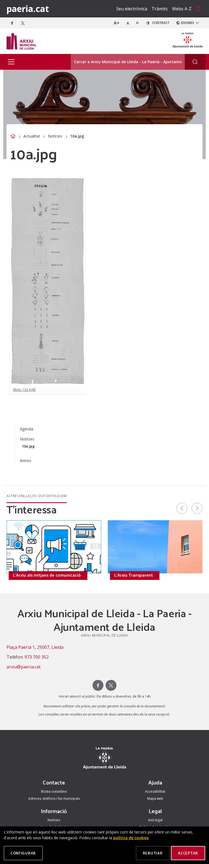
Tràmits (160, 9)
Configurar (23, 853)
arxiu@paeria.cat (24, 667)
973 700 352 (36, 657)
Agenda (26, 428)
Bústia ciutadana (54, 791)
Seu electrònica (131, 9)
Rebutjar (153, 853)
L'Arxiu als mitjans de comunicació (47, 575)
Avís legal (155, 820)
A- (138, 22)
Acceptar (188, 853)
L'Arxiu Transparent (133, 575)
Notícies (55, 136)
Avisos (25, 460)
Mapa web (155, 798)
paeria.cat (28, 8)
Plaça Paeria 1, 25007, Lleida (35, 647)
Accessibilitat (155, 791)
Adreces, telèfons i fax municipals (54, 798)
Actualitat (31, 136)
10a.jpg (28, 446)
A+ (116, 23)
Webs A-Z (182, 9)
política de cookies (131, 837)
